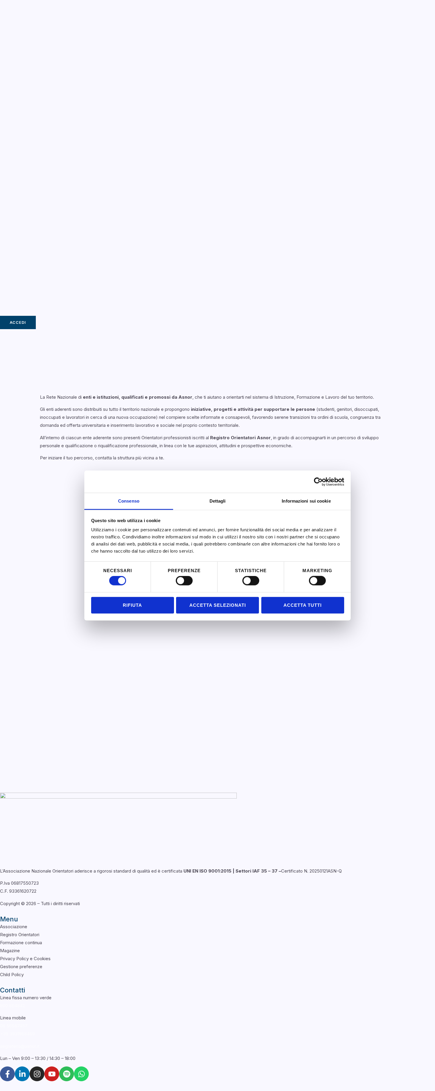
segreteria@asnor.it (19, 1046)
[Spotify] (66, 1073)
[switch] (184, 580)
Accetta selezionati (217, 604)
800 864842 (12, 1005)
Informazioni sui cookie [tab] (306, 500)
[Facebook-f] (7, 1073)
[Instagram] (37, 1073)
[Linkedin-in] (22, 1073)
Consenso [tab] (128, 500)
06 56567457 (14, 1026)
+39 (17, 1034)
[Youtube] (51, 1073)
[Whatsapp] (81, 1073)
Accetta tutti (302, 604)
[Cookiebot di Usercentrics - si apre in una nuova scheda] (318, 481)
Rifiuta (132, 604)
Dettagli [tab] (218, 500)
